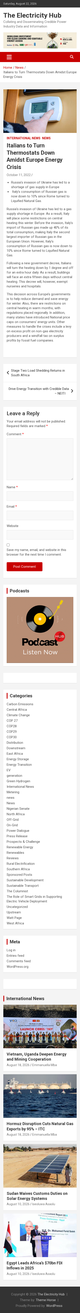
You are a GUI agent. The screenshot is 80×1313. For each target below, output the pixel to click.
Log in (11, 950)
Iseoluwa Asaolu (43, 1204)
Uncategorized (17, 907)
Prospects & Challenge (23, 842)
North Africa (16, 814)
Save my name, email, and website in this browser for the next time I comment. (36, 552)
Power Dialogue (18, 831)
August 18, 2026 (18, 1065)
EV (9, 770)
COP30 (12, 737)
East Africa (15, 754)
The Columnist (17, 891)
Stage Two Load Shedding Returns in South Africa (38, 373)
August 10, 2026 (18, 1204)
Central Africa (17, 710)
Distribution (15, 743)
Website (12, 526)
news (10, 798)
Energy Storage (18, 759)
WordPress (54, 1306)
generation (14, 776)
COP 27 (12, 721)
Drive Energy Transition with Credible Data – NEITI (39, 391)
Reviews (13, 858)
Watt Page (14, 918)
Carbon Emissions (20, 704)
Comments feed (19, 961)
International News (23, 138)
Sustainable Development (25, 880)
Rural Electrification (21, 864)
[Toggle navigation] (9, 57)
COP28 (12, 726)
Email (12, 507)
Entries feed (15, 956)
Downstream (16, 748)
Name (12, 487)
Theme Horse (46, 1300)
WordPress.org (17, 967)
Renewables (15, 853)
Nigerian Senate (18, 809)
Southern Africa (18, 869)
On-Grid (12, 825)
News (46, 138)
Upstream (14, 912)
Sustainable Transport (23, 886)
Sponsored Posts (19, 875)
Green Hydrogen (18, 781)
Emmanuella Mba (44, 1065)
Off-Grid (13, 820)
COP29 (12, 732)
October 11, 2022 (19, 175)
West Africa (15, 923)
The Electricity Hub (32, 15)
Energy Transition (19, 765)
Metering (13, 792)
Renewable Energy (20, 847)
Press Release (17, 836)
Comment (15, 434)
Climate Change (18, 715)
